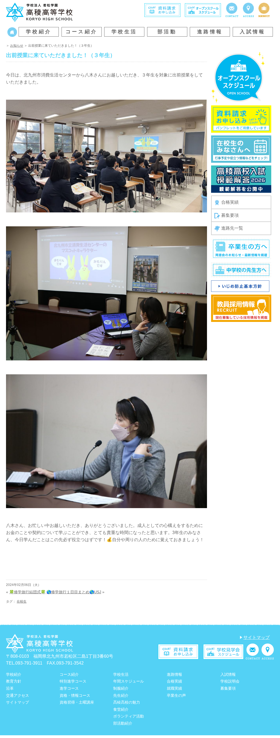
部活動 (167, 31)
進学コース (69, 688)
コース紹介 (82, 31)
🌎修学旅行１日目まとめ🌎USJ (73, 592)
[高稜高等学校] (39, 12)
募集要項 (230, 215)
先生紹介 (121, 695)
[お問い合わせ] (231, 9)
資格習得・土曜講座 (77, 702)
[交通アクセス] (248, 9)
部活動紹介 (122, 723)
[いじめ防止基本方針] (240, 285)
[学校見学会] (223, 651)
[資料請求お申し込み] (241, 119)
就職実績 (174, 688)
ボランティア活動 (128, 716)
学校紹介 (39, 31)
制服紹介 (121, 688)
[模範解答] (241, 179)
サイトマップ (256, 637)
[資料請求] (162, 9)
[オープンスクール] (203, 9)
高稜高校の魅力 (126, 702)
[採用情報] (264, 9)
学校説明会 (230, 681)
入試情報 (253, 31)
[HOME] (12, 31)
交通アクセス (17, 695)
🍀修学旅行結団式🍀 (27, 592)
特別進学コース (73, 681)
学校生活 (124, 31)
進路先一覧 (232, 228)
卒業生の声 (176, 695)
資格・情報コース (75, 695)
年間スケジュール (128, 681)
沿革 (10, 688)
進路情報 (210, 31)
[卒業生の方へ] (241, 248)
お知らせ (16, 46)
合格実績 (230, 202)
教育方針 (13, 681)
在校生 (22, 601)
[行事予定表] (241, 149)
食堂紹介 (121, 709)
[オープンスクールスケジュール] (238, 77)
